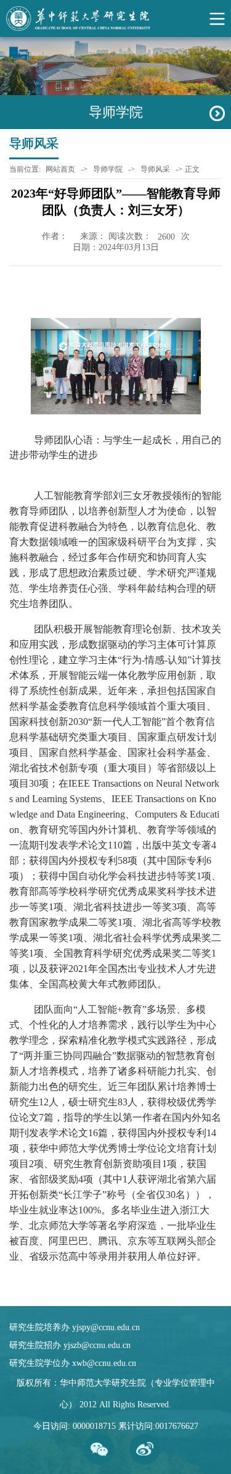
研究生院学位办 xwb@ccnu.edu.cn (72, 1363)
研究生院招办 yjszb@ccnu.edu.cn (70, 1345)
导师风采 (155, 169)
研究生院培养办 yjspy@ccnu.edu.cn (74, 1327)
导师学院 (108, 169)
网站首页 (60, 169)
